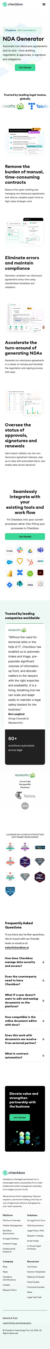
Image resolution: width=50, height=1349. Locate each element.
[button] (44, 4)
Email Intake (33, 1241)
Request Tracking (35, 1235)
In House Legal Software (34, 1247)
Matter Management (12, 1225)
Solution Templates (36, 1272)
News (5, 1272)
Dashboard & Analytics (9, 1250)
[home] (13, 4)
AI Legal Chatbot (11, 1238)
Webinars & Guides (36, 1277)
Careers (6, 1285)
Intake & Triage (10, 1243)
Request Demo (10, 1290)
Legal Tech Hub (34, 1297)
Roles (29, 1292)
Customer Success (36, 1287)
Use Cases (32, 1266)
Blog (5, 1266)
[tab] (25, 775)
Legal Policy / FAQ (35, 1230)
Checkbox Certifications (9, 1278)
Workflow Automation (8, 1232)
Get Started (25, 67)
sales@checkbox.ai (17, 947)
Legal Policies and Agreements (17, 1323)
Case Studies (33, 1282)
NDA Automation (35, 1225)
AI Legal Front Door (36, 1220)
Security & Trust (10, 1318)
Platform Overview (12, 1220)
